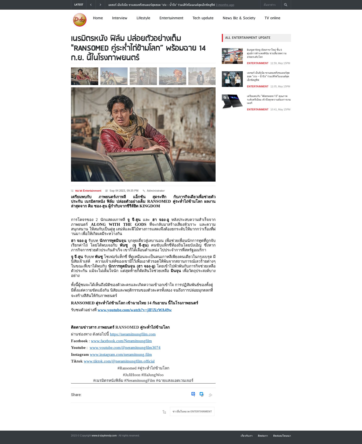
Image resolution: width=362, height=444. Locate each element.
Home (98, 18)
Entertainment (171, 18)
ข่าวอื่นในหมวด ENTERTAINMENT (192, 411)
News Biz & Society (239, 18)
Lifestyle (143, 18)
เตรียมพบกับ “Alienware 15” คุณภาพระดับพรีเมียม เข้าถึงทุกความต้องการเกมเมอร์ (208, 4)
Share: (76, 394)
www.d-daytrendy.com (104, 435)
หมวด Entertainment (88, 190)
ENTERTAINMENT (257, 63)
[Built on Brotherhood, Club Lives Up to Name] (143, 134)
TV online (272, 18)
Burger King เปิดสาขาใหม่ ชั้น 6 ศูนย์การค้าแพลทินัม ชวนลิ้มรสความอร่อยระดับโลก (267, 53)
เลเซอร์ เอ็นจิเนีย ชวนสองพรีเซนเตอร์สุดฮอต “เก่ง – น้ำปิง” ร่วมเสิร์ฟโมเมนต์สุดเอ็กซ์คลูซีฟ (268, 76)
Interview (119, 18)
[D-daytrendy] (79, 26)
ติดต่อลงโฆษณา (282, 435)
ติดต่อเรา (263, 435)
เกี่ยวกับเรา (247, 435)
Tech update (203, 18)
